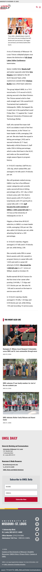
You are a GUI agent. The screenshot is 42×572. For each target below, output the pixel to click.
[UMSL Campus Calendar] (37, 539)
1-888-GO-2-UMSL (24, 538)
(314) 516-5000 (18, 535)
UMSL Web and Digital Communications (28, 570)
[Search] (37, 7)
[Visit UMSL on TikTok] (37, 529)
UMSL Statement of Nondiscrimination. (14, 564)
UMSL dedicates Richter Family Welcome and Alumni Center (19, 418)
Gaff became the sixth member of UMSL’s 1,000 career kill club (18, 207)
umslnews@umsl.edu (11, 464)
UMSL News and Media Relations (13, 470)
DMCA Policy (14, 554)
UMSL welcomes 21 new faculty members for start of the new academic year (19, 384)
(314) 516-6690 (9, 467)
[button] (39, 7)
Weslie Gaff (26, 69)
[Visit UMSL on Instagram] (37, 524)
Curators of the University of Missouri (14, 552)
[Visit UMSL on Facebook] (37, 519)
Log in (3, 570)
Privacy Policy (24, 554)
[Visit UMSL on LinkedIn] (37, 534)
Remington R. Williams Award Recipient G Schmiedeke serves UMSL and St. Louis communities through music (20, 350)
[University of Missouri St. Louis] (14, 524)
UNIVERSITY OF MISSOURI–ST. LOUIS (9, 1)
